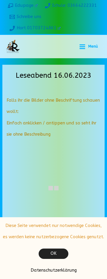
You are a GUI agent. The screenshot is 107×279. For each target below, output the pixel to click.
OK (53, 253)
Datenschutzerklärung (54, 270)
